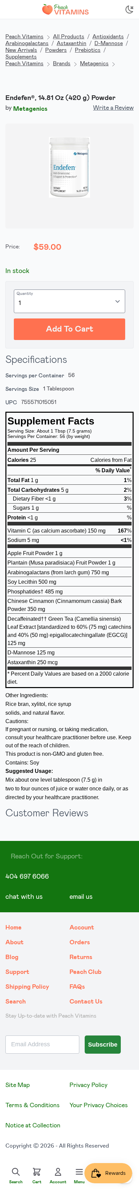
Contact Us (86, 1002)
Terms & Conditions (32, 1105)
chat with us (24, 896)
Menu (79, 1182)
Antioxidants (108, 36)
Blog (12, 957)
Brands (62, 63)
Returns (81, 957)
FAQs (77, 987)
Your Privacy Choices (99, 1105)
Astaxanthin (71, 43)
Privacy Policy (89, 1085)
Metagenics (94, 63)
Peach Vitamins (24, 36)
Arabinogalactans (27, 43)
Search (15, 1002)
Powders (56, 50)
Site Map (17, 1085)
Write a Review (113, 108)
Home (13, 928)
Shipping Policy (27, 987)
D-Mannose (108, 43)
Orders (80, 943)
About (14, 943)
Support (17, 972)
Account (82, 928)
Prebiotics (88, 50)
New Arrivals (21, 50)
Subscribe (102, 1044)
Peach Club (86, 972)
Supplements (21, 57)
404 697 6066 (27, 876)
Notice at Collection (32, 1126)
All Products (68, 36)
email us (81, 896)
